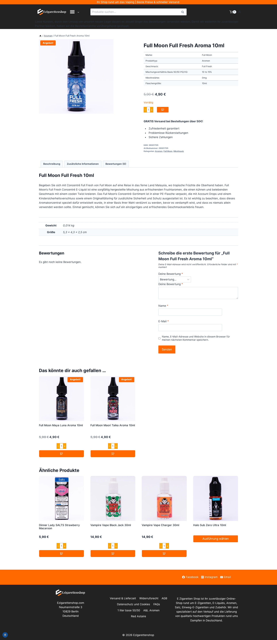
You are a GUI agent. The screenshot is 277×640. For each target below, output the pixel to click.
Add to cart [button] (61, 453)
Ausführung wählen (215, 538)
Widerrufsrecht (148, 598)
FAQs (156, 604)
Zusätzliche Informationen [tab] (83, 163)
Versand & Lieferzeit (123, 598)
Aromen (48, 35)
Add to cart (162, 109)
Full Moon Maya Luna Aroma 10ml (61, 425)
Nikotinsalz (178, 151)
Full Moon (168, 151)
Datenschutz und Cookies (133, 604)
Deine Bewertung (170, 273)
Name (163, 305)
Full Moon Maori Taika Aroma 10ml (112, 425)
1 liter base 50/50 (129, 610)
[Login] (239, 12)
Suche (183, 12)
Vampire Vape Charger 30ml (160, 525)
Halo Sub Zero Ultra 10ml (209, 525)
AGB (164, 598)
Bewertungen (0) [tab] (115, 163)
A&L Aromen (151, 610)
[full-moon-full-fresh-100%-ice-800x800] (76, 76)
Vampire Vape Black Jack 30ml (110, 525)
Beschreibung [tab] (51, 163)
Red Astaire (138, 616)
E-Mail (163, 321)
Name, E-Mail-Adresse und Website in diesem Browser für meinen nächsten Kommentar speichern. (196, 338)
